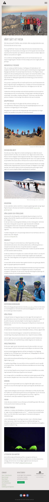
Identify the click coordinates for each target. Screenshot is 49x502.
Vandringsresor (5, 481)
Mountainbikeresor (6, 483)
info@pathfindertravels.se (25, 463)
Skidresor (4, 484)
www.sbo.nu (31, 307)
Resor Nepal (5, 479)
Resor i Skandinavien (7, 475)
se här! (12, 360)
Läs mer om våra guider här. (10, 236)
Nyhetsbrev (21, 482)
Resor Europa (5, 477)
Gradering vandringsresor (8, 486)
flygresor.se (30, 358)
